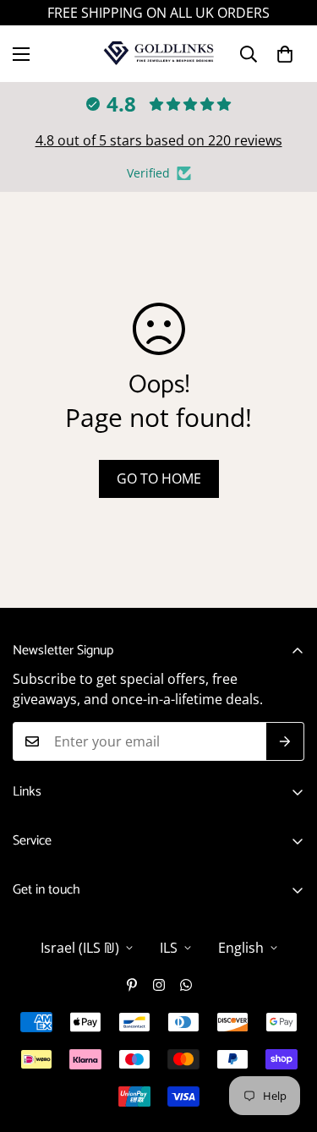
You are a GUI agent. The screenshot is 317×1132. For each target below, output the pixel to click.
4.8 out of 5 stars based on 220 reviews (159, 140)
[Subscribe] (285, 741)
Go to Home (159, 478)
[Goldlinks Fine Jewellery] (158, 53)
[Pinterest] (131, 985)
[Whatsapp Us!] (185, 985)
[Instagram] (158, 985)
